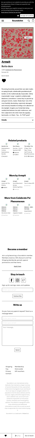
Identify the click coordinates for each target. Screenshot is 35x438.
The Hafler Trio (28, 146)
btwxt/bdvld (28, 211)
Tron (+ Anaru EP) (29, 183)
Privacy (8, 371)
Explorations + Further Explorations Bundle (6, 151)
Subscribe (18, 296)
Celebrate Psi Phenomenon (13, 70)
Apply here (17, 266)
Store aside (19, 369)
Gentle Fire (5, 146)
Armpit (6, 61)
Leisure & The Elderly (6, 184)
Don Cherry (16, 146)
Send (17, 350)
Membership (19, 366)
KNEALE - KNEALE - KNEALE (4, 209)
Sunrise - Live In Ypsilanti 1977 (17, 149)
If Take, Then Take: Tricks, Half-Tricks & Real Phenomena (29, 151)
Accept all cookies (27, 16)
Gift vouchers (19, 371)
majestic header (17, 213)
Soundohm (17, 20)
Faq (7, 369)
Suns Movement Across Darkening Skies (17, 185)
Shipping (9, 366)
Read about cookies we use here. (11, 12)
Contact (8, 373)
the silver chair (6, 213)
